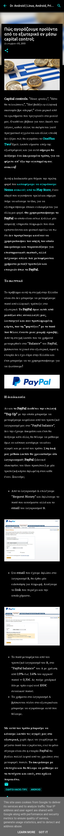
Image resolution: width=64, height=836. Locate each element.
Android (36, 789)
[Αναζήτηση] (59, 5)
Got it (43, 832)
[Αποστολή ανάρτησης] (6, 785)
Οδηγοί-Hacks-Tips (16, 789)
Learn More (26, 832)
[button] (6, 50)
